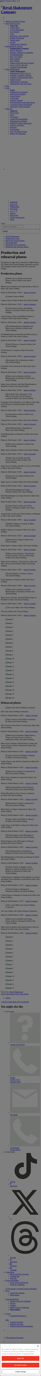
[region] (20, 1360)
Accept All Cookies (20, 1365)
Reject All (20, 1358)
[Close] (37, 1346)
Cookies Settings (20, 1372)
